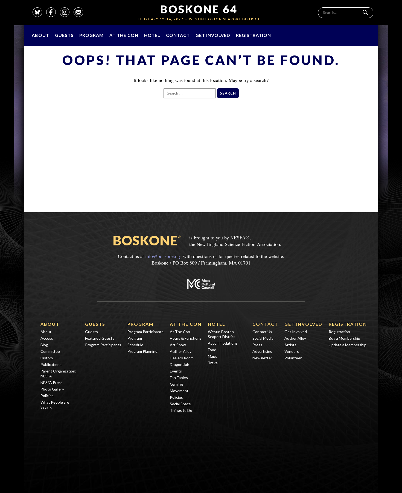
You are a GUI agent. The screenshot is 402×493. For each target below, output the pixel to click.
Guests (64, 35)
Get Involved (213, 35)
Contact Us (262, 331)
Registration (253, 35)
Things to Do (181, 410)
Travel (213, 362)
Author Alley (180, 351)
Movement (179, 390)
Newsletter (262, 358)
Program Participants (103, 344)
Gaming (176, 384)
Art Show (178, 344)
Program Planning (142, 351)
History (46, 358)
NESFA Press (51, 382)
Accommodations (223, 343)
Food (212, 349)
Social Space (180, 403)
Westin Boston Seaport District (221, 334)
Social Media (262, 338)
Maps (212, 356)
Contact (178, 35)
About (40, 35)
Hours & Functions (186, 338)
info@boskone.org (163, 256)
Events (176, 371)
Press (257, 344)
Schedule (135, 344)
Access (46, 338)
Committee (50, 351)
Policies (47, 395)
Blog (44, 344)
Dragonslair (179, 364)
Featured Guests (99, 338)
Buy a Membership (344, 338)
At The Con (123, 35)
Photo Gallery (52, 389)
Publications (51, 364)
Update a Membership (347, 344)
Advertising (262, 351)
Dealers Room (182, 358)
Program (91, 35)
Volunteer (293, 358)
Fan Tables (179, 377)
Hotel (152, 35)
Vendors (291, 351)
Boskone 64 (199, 9)
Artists (290, 344)
